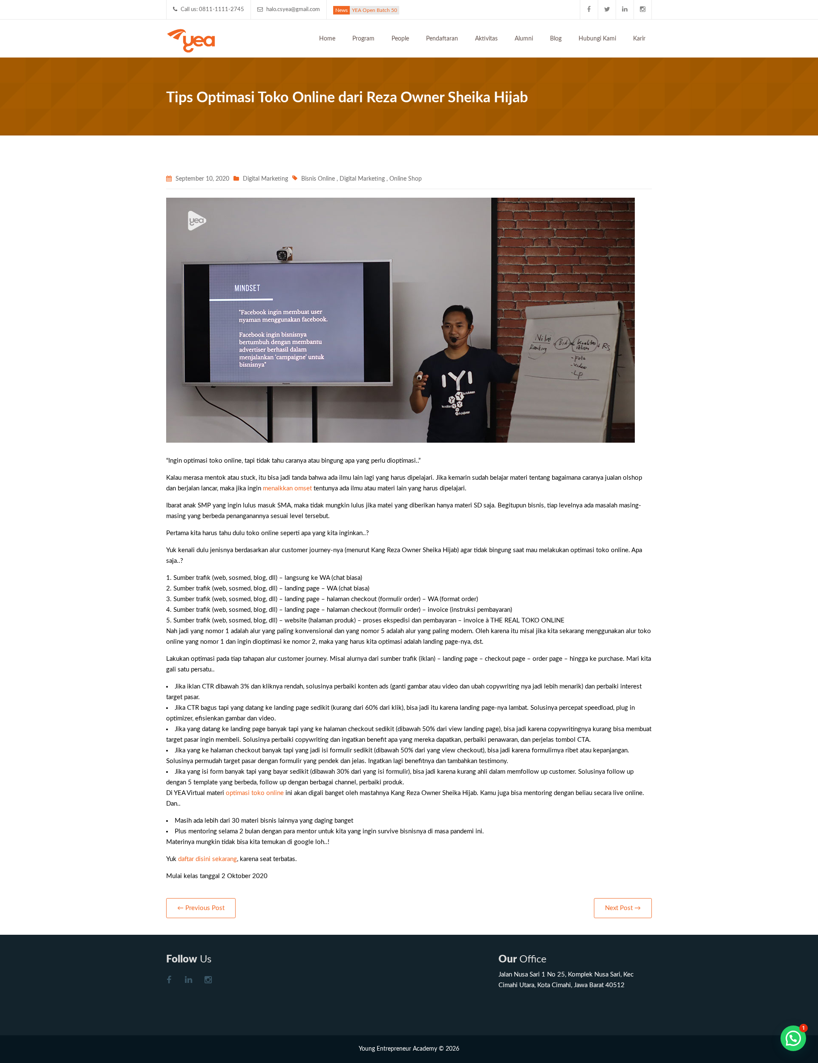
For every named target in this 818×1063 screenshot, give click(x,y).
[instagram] (643, 9)
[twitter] (607, 9)
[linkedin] (625, 9)
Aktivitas (486, 39)
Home (327, 39)
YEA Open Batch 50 (374, 10)
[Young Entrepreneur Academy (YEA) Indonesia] (191, 40)
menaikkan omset (287, 488)
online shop (405, 179)
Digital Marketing (265, 179)
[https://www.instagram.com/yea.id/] (208, 981)
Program (363, 39)
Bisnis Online (318, 179)
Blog (556, 39)
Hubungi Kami (597, 39)
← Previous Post (201, 908)
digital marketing (362, 179)
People (400, 39)
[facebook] (589, 9)
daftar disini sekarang (207, 859)
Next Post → (623, 908)
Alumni (524, 39)
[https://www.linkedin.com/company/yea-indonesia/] (188, 981)
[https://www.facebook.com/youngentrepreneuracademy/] (169, 981)
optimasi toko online (255, 793)
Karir (639, 39)
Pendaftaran (442, 39)
